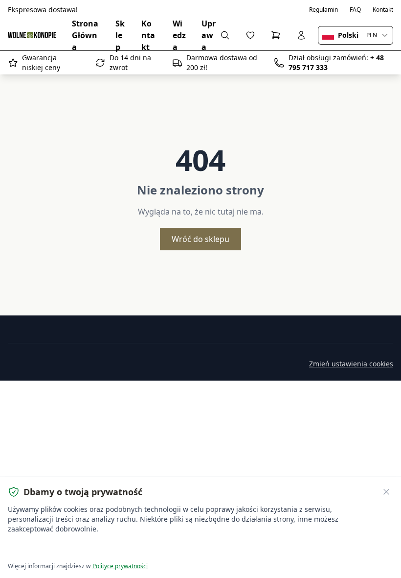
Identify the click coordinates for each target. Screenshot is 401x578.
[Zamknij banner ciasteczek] (386, 492)
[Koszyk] (276, 35)
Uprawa (208, 35)
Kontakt (383, 10)
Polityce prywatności (120, 566)
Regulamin (323, 10)
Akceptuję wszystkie (43, 549)
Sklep (120, 35)
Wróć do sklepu (200, 239)
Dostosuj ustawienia (119, 549)
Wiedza (179, 35)
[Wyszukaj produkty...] (225, 35)
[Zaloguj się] (301, 35)
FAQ (355, 10)
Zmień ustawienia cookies (351, 363)
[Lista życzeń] (250, 35)
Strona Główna (85, 35)
